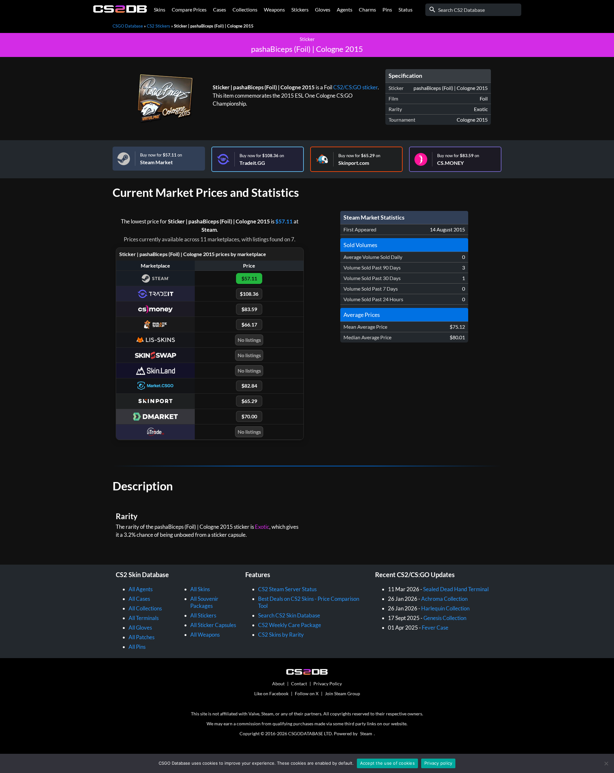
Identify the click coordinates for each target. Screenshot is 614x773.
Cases (219, 9)
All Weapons (205, 634)
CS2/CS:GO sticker (355, 87)
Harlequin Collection (445, 608)
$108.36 (249, 294)
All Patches (141, 637)
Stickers (300, 9)
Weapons (274, 9)
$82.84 (249, 385)
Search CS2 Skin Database (289, 615)
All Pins (137, 646)
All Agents (141, 589)
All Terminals (144, 618)
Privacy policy (438, 763)
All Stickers (203, 615)
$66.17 (249, 324)
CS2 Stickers (158, 25)
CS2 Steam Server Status (287, 589)
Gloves (322, 9)
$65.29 (249, 401)
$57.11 (284, 221)
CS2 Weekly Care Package (289, 625)
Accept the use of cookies (387, 763)
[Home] (120, 11)
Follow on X (307, 693)
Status (405, 9)
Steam (366, 733)
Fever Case (435, 627)
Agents (344, 9)
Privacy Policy (327, 683)
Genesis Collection (444, 618)
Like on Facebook (271, 693)
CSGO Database (128, 25)
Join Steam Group (342, 693)
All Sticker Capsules (213, 625)
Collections (244, 9)
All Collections (145, 608)
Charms (367, 9)
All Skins (200, 589)
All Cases (139, 598)
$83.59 (249, 309)
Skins (159, 9)
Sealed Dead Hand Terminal (456, 589)
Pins (387, 9)
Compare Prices (189, 9)
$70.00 (249, 416)
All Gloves (140, 627)
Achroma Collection (444, 598)
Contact (299, 683)
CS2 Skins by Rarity (281, 634)
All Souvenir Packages (204, 602)
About (278, 683)
